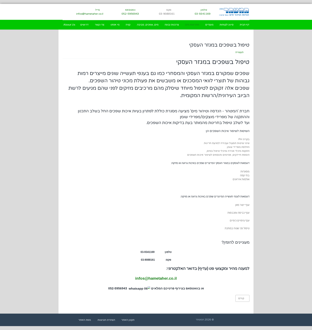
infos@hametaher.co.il (156, 278)
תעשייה (239, 52)
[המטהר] (234, 12)
